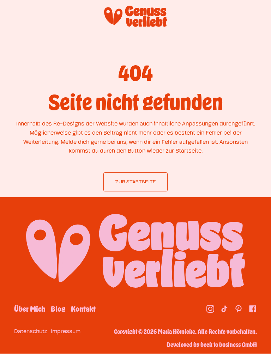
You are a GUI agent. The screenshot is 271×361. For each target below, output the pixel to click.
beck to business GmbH (228, 344)
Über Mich (29, 309)
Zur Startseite (135, 182)
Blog (58, 309)
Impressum (65, 331)
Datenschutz (30, 331)
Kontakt (83, 309)
